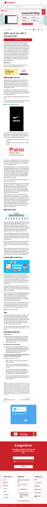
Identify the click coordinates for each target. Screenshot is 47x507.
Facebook (39, 482)
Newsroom (6, 485)
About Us (6, 482)
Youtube (39, 496)
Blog (5, 491)
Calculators (6, 494)
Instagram (39, 489)
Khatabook (26, 327)
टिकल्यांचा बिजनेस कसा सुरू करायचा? (13, 309)
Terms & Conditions (5, 505)
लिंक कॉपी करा (28, 29)
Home (5, 479)
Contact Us (6, 497)
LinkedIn (39, 492)
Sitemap (21, 505)
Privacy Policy (14, 505)
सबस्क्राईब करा (23, 466)
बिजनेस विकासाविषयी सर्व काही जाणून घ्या (13, 104)
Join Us (5, 488)
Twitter (38, 486)
